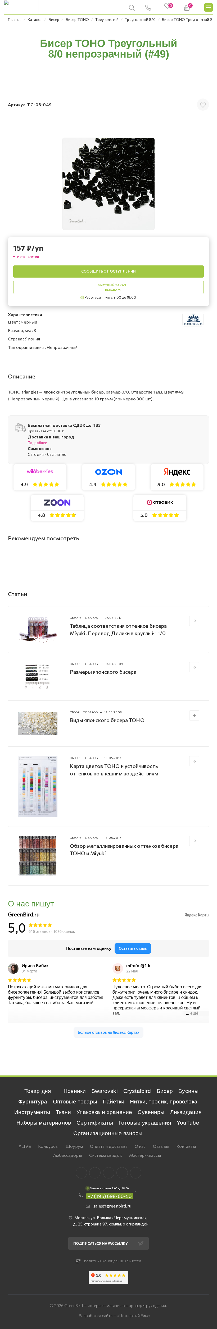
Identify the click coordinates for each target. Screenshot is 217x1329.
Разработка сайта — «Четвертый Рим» (114, 1315)
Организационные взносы (108, 1133)
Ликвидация (186, 1112)
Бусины (188, 1091)
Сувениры (151, 1112)
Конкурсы (48, 1146)
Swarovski (104, 1091)
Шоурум (74, 1146)
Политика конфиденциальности (112, 1261)
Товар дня (37, 1091)
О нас (140, 1146)
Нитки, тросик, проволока (163, 1101)
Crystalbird (137, 1091)
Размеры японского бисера (103, 671)
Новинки (75, 1091)
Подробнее (37, 443)
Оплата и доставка (109, 1146)
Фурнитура (32, 1101)
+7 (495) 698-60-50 (110, 1196)
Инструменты (32, 1112)
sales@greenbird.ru (112, 1205)
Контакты (186, 1146)
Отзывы (161, 1146)
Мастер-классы (145, 1155)
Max (95, 1172)
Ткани (63, 1112)
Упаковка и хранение (104, 1112)
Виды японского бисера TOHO (107, 720)
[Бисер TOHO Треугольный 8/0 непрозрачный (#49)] (108, 184)
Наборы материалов (43, 1123)
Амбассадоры (67, 1155)
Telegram (108, 1172)
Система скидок (105, 1155)
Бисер (165, 1091)
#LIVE (24, 1146)
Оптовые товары (75, 1101)
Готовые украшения (145, 1123)
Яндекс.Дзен (135, 1172)
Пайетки (113, 1101)
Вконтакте (81, 1172)
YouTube (188, 1123)
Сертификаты (94, 1123)
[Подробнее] (194, 621)
